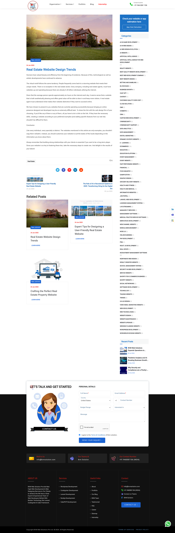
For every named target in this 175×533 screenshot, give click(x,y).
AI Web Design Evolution (129, 49)
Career (94, 510)
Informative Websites (128, 192)
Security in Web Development (130, 269)
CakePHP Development (68, 502)
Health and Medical (127, 189)
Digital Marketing (126, 135)
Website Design (125, 315)
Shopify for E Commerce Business (132, 276)
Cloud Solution (126, 104)
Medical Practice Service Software (133, 217)
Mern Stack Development (129, 221)
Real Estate (35, 60)
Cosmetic (123, 111)
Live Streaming (125, 206)
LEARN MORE (35, 245)
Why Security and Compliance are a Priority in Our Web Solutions (138, 369)
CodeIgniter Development (69, 490)
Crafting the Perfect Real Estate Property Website (44, 293)
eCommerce (124, 146)
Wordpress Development (69, 487)
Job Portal (124, 196)
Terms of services (126, 529)
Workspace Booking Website (130, 333)
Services (69, 4)
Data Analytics (125, 128)
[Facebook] (63, 170)
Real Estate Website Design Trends (45, 238)
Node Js (123, 231)
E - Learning (124, 143)
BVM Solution (128, 498)
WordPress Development (129, 329)
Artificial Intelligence (128, 56)
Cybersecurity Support (128, 125)
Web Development (126, 308)
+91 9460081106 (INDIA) (129, 460)
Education (124, 150)
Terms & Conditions (98, 435)
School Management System (130, 266)
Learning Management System (131, 203)
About (94, 487)
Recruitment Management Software (133, 253)
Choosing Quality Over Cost (130, 100)
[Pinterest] (69, 170)
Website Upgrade (126, 322)
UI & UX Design (125, 301)
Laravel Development (68, 494)
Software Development (128, 287)
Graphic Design (125, 178)
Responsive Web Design (128, 259)
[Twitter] (58, 170)
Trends (122, 298)
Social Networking (127, 283)
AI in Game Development (128, 42)
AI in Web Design (125, 46)
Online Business (126, 235)
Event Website (125, 160)
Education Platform (127, 153)
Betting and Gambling (128, 82)
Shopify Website (126, 280)
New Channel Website (128, 224)
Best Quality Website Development (133, 72)
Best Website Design (127, 79)
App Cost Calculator (134, 27)
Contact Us (130, 505)
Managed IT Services (127, 210)
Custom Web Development (129, 118)
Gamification (125, 175)
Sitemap (94, 513)
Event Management (127, 157)
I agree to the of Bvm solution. (99, 435)
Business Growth (126, 89)
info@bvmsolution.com (46, 460)
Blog (92, 4)
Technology (124, 290)
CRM (121, 114)
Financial (123, 167)
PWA (121, 242)
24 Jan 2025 (30, 65)
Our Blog (95, 494)
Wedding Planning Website (130, 326)
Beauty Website (125, 68)
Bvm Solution (83, 460)
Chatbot (123, 96)
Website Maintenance (128, 319)
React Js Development (128, 245)
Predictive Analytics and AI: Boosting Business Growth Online (137, 359)
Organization (55, 4)
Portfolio (82, 4)
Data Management (126, 132)
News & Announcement (128, 228)
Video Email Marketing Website (131, 305)
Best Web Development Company (132, 75)
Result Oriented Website (129, 262)
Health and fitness (127, 185)
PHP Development (126, 238)
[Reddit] (81, 170)
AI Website (123, 53)
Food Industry (125, 171)
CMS (121, 107)
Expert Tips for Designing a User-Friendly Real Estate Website (89, 230)
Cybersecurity (125, 121)
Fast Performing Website (129, 164)
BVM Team (95, 498)
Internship (102, 4)
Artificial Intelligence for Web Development (131, 61)
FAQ (93, 506)
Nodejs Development (68, 498)
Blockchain (124, 86)
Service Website (126, 273)
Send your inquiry (91, 440)
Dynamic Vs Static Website (129, 139)
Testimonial (96, 502)
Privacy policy (142, 529)
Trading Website (126, 294)
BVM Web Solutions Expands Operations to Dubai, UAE (136, 349)
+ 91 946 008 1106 (140, 5)
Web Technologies (127, 312)
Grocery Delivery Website (129, 182)
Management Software (128, 214)
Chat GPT (123, 93)
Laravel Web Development (129, 199)
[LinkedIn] (75, 170)
